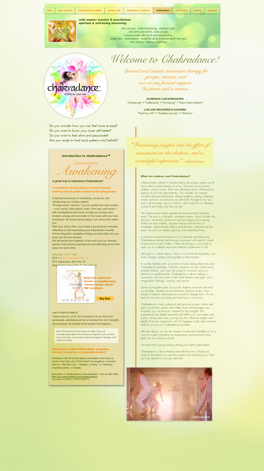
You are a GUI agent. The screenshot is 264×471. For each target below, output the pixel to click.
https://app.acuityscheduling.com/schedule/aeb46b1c (75, 376)
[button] (105, 298)
